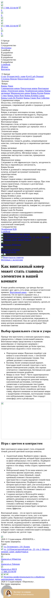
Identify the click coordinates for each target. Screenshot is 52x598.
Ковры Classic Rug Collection (36, 98)
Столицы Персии (9, 79)
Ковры (4, 86)
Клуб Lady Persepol (34, 76)
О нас (3, 76)
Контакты (5, 69)
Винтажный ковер (18, 292)
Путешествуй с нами (16, 76)
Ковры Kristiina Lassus (35, 95)
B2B (15, 229)
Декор (10, 86)
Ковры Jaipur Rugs (15, 95)
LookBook (5, 64)
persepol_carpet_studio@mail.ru (14, 552)
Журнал (4, 67)
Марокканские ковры (20, 93)
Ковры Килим (37, 93)
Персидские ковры (28, 88)
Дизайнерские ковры (34, 91)
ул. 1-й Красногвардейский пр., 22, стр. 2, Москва (26, 237)
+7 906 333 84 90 (10, 8)
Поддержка (6, 48)
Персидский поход (26, 79)
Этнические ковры (15, 91)
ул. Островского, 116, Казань (17, 234)
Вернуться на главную (13, 257)
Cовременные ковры (10, 88)
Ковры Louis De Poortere (12, 98)
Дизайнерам (6, 229)
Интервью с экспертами (12, 260)
